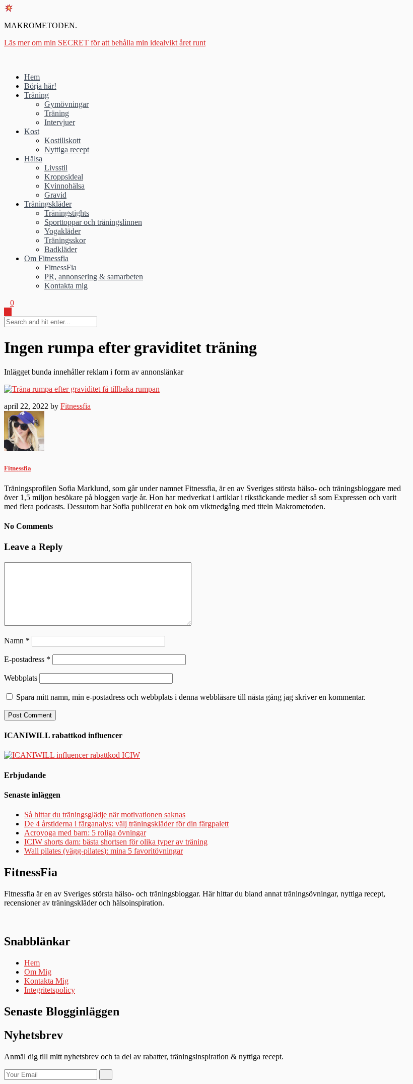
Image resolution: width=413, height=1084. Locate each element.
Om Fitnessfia (46, 258)
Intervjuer (59, 122)
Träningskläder (48, 204)
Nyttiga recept (66, 149)
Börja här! (40, 86)
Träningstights (66, 213)
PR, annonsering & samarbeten (93, 276)
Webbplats (20, 678)
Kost (31, 131)
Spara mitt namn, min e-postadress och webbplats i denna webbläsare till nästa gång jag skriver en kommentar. (191, 697)
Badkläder (60, 249)
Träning (36, 95)
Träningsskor (65, 240)
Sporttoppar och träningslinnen (93, 222)
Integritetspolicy (49, 990)
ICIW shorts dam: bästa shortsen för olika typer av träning (116, 841)
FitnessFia (60, 267)
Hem (32, 77)
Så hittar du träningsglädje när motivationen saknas (104, 814)
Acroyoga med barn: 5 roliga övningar (85, 832)
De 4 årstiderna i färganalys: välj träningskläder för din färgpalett (126, 823)
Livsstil (55, 167)
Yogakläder (62, 231)
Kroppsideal (63, 176)
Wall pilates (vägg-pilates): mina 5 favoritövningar (103, 851)
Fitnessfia (75, 406)
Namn (17, 640)
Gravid (55, 195)
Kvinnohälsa (64, 186)
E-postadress (27, 659)
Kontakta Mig (46, 981)
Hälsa (33, 158)
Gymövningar (66, 104)
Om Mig (37, 972)
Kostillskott (62, 140)
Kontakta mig (66, 285)
